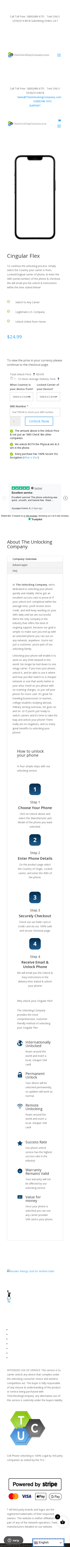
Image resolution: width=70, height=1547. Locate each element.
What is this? (31, 457)
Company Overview (24, 559)
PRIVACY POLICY (19, 1343)
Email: (35, 97)
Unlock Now (39, 421)
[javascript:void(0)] (35, 197)
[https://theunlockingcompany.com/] (28, 55)
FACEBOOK (16, 1329)
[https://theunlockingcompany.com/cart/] (59, 121)
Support (14, 1357)
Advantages (20, 565)
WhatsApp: (35, 101)
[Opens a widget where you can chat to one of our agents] (13, 1540)
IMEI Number (18, 406)
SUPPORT (31, 30)
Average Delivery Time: (44, 379)
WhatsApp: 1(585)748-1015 (35, 39)
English (43, 1542)
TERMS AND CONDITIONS (26, 1339)
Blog (12, 1353)
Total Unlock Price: (22, 374)
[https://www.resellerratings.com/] (30, 1271)
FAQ (15, 570)
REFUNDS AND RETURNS (25, 1348)
